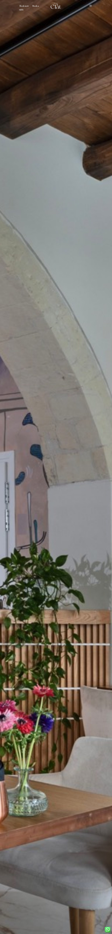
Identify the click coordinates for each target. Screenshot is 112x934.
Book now (24, 5)
